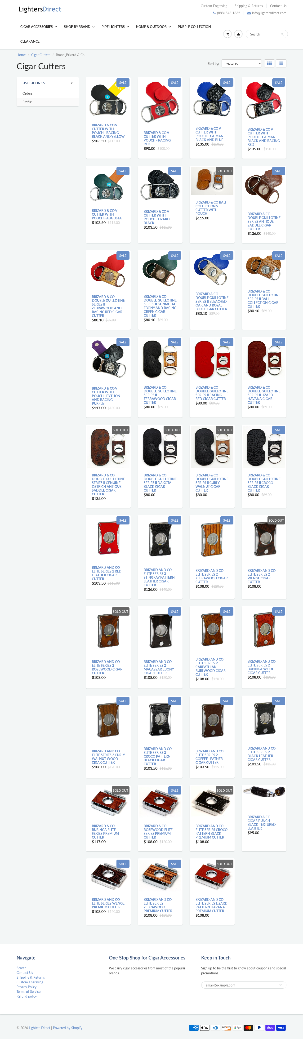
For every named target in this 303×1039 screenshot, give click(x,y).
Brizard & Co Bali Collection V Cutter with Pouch (211, 208)
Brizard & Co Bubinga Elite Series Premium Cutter (105, 831)
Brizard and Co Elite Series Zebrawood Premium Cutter (158, 905)
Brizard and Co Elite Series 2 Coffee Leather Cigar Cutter (209, 756)
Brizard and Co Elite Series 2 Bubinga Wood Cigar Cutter (262, 667)
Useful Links (33, 83)
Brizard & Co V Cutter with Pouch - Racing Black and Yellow (108, 130)
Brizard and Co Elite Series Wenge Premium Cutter (108, 903)
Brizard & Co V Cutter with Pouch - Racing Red (157, 138)
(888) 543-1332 (228, 13)
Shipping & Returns (249, 6)
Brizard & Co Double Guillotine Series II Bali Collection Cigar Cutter (264, 298)
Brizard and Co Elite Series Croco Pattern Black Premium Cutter (211, 831)
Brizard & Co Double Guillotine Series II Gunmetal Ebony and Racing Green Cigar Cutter (160, 305)
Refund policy (27, 996)
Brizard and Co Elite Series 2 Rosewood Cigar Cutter (107, 667)
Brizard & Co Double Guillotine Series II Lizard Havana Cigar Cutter (264, 394)
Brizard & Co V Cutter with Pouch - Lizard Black (157, 217)
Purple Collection (194, 27)
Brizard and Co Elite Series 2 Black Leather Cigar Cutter (262, 754)
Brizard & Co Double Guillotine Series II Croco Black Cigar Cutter (264, 482)
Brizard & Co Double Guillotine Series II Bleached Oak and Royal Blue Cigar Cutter (212, 301)
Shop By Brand (77, 27)
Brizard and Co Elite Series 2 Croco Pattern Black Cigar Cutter (158, 756)
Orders (27, 93)
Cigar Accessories (36, 27)
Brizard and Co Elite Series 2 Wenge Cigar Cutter (262, 576)
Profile (27, 102)
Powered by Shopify (67, 1028)
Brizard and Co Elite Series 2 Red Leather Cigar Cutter (106, 573)
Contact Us (278, 6)
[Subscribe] (280, 985)
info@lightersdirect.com (269, 13)
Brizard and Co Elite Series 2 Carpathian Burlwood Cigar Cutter (211, 666)
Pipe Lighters (113, 27)
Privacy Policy (26, 987)
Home (21, 55)
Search (22, 968)
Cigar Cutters (40, 55)
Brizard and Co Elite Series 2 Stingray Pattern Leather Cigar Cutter (159, 577)
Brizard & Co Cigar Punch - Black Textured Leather (262, 822)
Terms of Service (28, 992)
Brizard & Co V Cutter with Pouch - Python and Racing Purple (106, 395)
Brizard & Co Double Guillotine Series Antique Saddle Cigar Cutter (264, 221)
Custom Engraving (214, 6)
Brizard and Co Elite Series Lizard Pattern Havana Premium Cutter (211, 905)
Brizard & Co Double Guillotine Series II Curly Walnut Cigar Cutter (212, 482)
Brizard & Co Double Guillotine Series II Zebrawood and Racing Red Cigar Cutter (108, 306)
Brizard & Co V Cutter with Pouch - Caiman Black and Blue (209, 134)
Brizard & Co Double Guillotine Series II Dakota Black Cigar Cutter (160, 482)
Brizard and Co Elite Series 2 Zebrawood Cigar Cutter (212, 576)
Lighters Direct (39, 1028)
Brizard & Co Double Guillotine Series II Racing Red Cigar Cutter (212, 393)
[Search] (282, 34)
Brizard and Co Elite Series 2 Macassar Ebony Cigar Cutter (159, 667)
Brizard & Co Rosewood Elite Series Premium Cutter (158, 831)
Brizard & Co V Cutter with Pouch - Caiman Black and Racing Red (264, 137)
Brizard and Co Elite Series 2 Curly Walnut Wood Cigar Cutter (108, 756)
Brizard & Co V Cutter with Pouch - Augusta (107, 214)
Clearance (30, 41)
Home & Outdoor (151, 27)
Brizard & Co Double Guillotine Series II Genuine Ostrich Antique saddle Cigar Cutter (108, 484)
